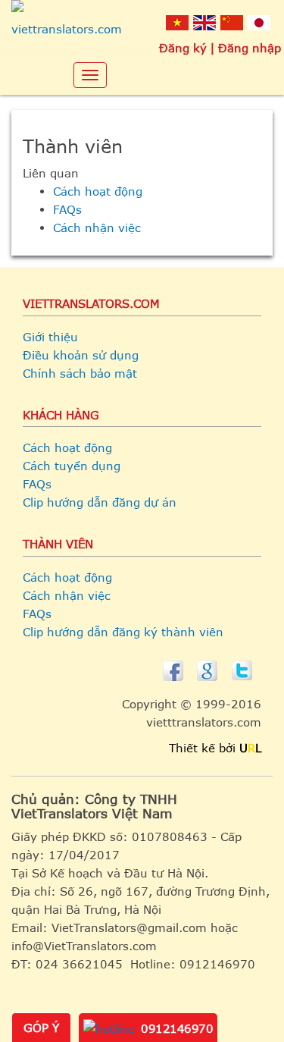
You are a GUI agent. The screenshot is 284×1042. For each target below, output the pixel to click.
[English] (204, 22)
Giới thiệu (50, 337)
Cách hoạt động (97, 191)
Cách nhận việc (97, 227)
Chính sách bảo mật (80, 373)
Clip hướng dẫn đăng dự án (99, 502)
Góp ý (41, 1027)
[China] (231, 22)
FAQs (67, 209)
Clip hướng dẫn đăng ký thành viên (123, 632)
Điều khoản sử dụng (81, 355)
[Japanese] (259, 22)
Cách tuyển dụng (71, 465)
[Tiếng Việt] (177, 22)
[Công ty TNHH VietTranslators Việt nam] (66, 23)
